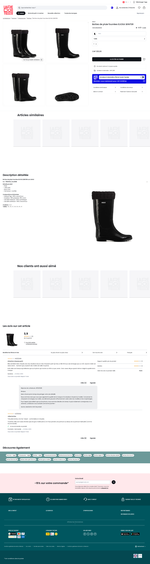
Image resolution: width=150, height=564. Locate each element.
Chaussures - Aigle (24, 455)
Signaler (93, 383)
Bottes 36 (78, 455)
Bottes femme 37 (128, 455)
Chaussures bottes (50, 455)
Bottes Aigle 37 (98, 455)
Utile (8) (83, 438)
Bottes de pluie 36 (73, 459)
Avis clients (28, 546)
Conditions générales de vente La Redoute (13, 546)
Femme (14, 18)
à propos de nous (88, 510)
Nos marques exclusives (127, 514)
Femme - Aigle (11, 455)
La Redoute (6, 18)
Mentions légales (61, 546)
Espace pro (140, 13)
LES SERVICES (49, 510)
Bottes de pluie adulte (113, 455)
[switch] (122, 77)
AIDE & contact (12, 510)
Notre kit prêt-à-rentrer (36, 13)
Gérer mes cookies (50, 546)
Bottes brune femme (65, 455)
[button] (144, 8)
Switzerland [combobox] (140, 546)
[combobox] (67, 352)
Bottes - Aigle (37, 455)
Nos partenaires (125, 510)
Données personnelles (39, 546)
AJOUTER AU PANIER (117, 59)
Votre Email (79, 478)
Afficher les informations (75, 522)
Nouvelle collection (54, 13)
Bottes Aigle (87, 455)
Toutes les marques (70, 13)
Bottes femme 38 (12, 459)
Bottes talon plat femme (28, 459)
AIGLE (93, 22)
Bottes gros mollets (44, 459)
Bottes (29, 18)
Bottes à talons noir (59, 459)
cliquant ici (104, 488)
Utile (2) (83, 383)
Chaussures (22, 18)
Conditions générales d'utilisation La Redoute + (78, 546)
